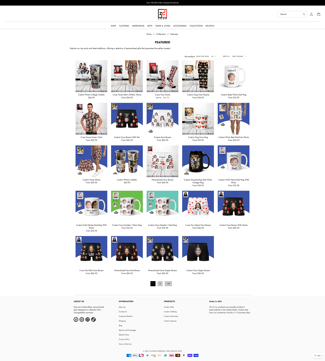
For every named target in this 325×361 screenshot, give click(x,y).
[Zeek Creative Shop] (162, 14)
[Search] (304, 14)
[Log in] (311, 14)
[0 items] (318, 14)
